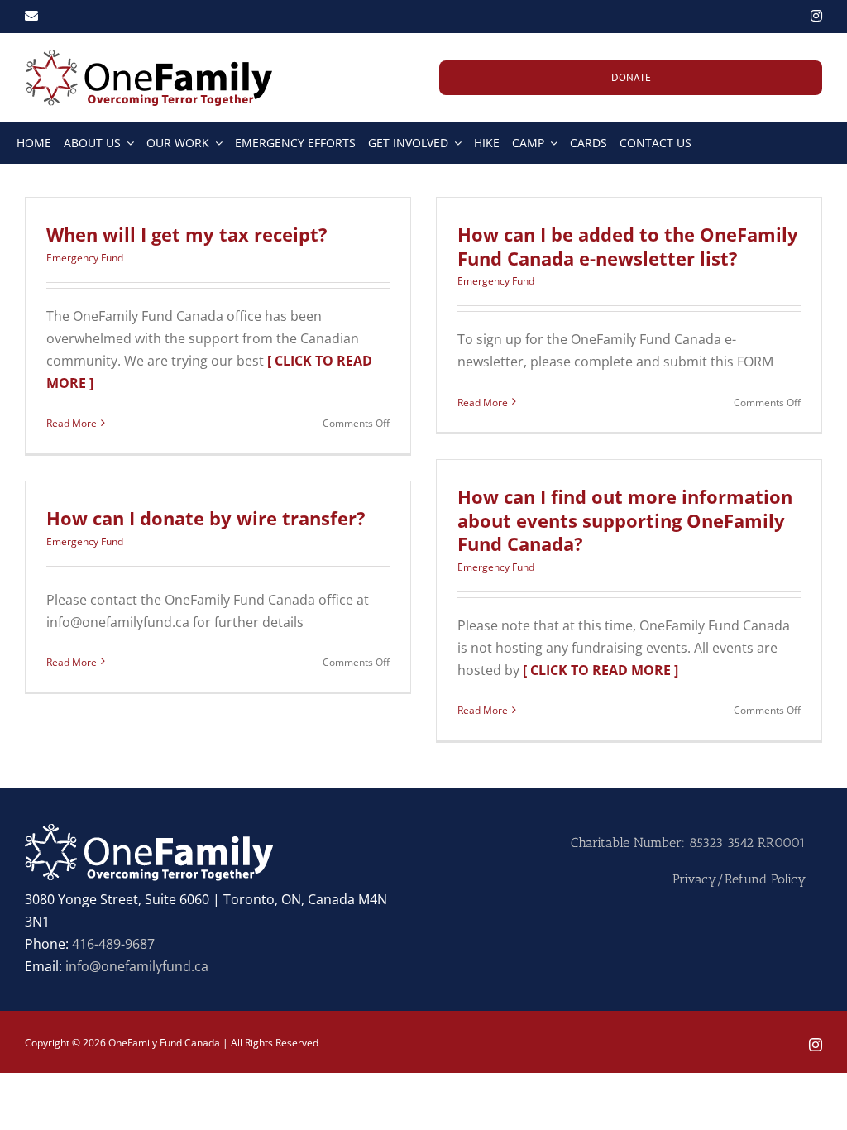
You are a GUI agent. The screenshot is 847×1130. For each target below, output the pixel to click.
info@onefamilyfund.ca (136, 966)
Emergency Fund (84, 258)
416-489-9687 (113, 944)
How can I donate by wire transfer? (206, 517)
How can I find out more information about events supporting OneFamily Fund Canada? (624, 520)
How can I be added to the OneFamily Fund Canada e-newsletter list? (627, 246)
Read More (71, 423)
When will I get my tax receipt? (187, 234)
